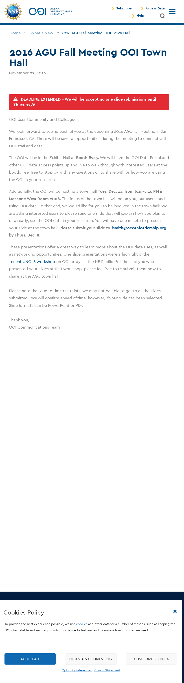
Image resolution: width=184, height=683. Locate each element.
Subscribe (124, 8)
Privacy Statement (107, 670)
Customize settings (151, 659)
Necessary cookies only (90, 659)
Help (140, 16)
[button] (175, 611)
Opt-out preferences (77, 670)
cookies (81, 624)
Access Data (155, 8)
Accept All (30, 659)
